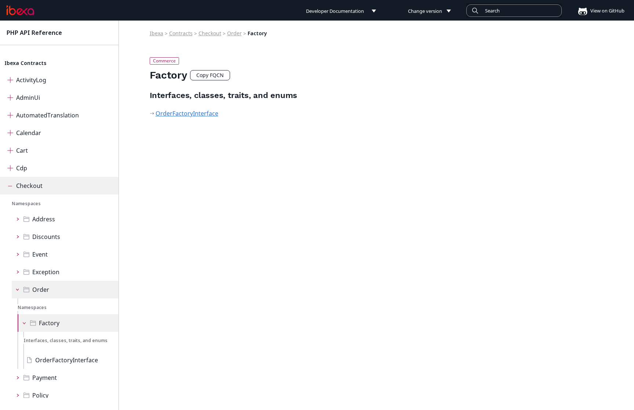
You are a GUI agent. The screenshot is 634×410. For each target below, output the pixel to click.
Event (40, 254)
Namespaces (26, 203)
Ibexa (156, 33)
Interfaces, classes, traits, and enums (65, 340)
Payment (44, 378)
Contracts (181, 33)
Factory (49, 323)
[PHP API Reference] (20, 11)
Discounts (46, 237)
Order (40, 290)
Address (43, 219)
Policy (40, 395)
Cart (22, 150)
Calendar (28, 133)
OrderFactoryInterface (66, 360)
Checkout (29, 186)
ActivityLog (31, 80)
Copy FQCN (210, 75)
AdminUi (28, 98)
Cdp (21, 168)
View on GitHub (606, 10)
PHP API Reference (34, 33)
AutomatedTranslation (47, 115)
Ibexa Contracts (25, 62)
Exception (45, 272)
